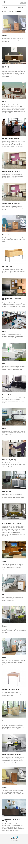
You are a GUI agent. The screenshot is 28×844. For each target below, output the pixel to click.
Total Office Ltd (15, 840)
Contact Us (14, 839)
